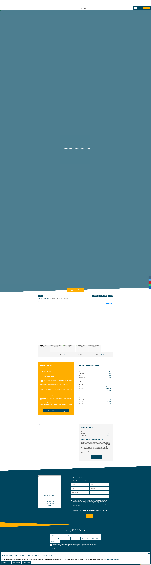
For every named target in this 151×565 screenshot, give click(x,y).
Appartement (43, 298)
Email (73, 488)
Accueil (35, 8)
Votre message (74, 496)
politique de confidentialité (78, 511)
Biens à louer (50, 8)
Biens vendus (57, 8)
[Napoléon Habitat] (75, 3)
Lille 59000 (49, 298)
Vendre (77, 8)
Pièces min (53, 541)
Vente (39, 298)
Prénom (73, 484)
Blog (81, 8)
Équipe (84, 8)
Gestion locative (65, 8)
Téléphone (93, 488)
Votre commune (75, 492)
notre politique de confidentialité (113, 559)
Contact (89, 8)
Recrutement (95, 8)
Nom (92, 484)
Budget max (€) (85, 538)
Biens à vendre (42, 8)
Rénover (72, 8)
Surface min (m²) (95, 538)
